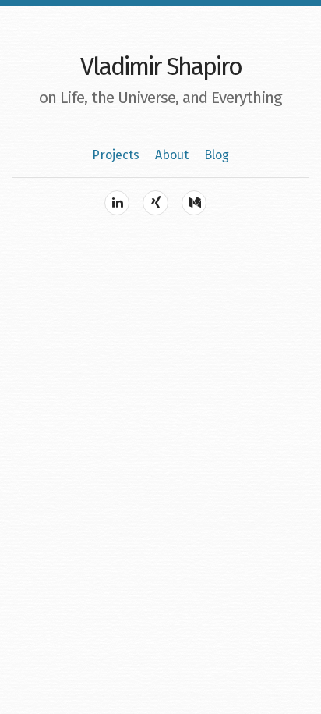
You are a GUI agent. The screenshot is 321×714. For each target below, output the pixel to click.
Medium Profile (194, 202)
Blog (216, 154)
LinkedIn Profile (116, 202)
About (172, 154)
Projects (115, 154)
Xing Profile (155, 202)
